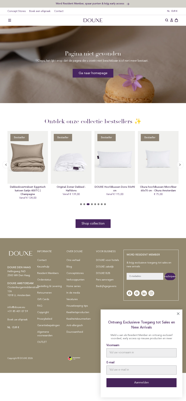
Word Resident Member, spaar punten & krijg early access (90, 3)
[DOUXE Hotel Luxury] (93, 20)
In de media (73, 293)
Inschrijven (170, 276)
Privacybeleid (44, 319)
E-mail (110, 362)
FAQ (39, 306)
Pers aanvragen (105, 280)
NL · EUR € (172, 11)
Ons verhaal (73, 260)
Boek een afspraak (39, 11)
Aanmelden (141, 382)
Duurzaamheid (74, 332)
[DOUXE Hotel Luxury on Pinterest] (137, 293)
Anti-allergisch (74, 325)
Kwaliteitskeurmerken (78, 319)
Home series (73, 286)
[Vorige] (180, 164)
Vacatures (72, 299)
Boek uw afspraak (17, 319)
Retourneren (44, 293)
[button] (9, 20)
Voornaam (112, 345)
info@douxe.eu (16, 307)
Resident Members (47, 273)
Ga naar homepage (93, 73)
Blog (69, 266)
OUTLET (42, 342)
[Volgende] (6, 164)
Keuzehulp (43, 266)
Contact (58, 11)
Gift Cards (43, 299)
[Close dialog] (178, 313)
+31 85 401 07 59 (17, 311)
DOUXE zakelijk (105, 266)
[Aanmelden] (171, 20)
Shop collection (93, 223)
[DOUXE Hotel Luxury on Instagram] (151, 293)
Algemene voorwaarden (44, 334)
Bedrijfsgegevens (106, 286)
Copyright (43, 312)
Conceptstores (75, 273)
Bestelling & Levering (49, 286)
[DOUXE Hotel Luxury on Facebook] (129, 293)
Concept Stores (16, 11)
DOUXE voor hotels (107, 260)
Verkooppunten (75, 280)
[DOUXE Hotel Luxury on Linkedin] (144, 293)
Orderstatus (44, 280)
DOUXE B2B (103, 273)
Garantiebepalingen (48, 325)
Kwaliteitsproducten (77, 312)
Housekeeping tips (77, 306)
